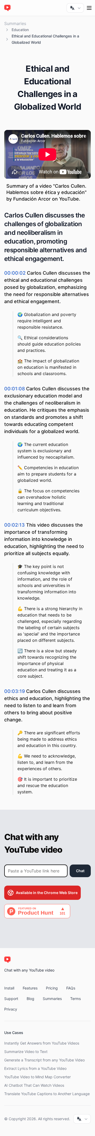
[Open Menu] (89, 8)
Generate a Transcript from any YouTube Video (44, 1060)
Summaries (15, 23)
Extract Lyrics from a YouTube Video (35, 1068)
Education (20, 29)
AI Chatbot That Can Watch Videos (34, 1085)
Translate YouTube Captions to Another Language (47, 1093)
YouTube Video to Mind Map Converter (37, 1077)
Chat (80, 870)
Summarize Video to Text (26, 1051)
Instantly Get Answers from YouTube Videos (41, 1043)
